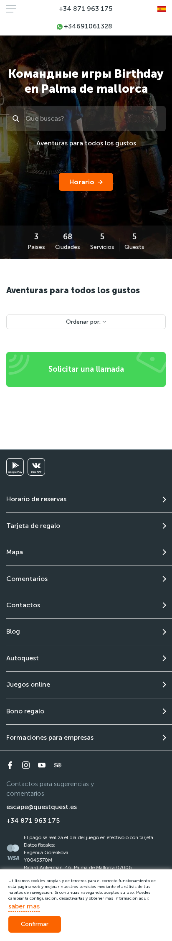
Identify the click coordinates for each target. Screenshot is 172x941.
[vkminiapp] (36, 467)
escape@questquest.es (41, 807)
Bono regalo (25, 711)
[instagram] (26, 765)
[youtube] (42, 765)
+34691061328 (88, 26)
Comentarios (27, 579)
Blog (13, 631)
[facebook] (10, 765)
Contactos (23, 605)
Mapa (14, 552)
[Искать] (17, 119)
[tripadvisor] (57, 765)
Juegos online (28, 684)
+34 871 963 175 (85, 9)
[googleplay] (15, 467)
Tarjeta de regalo (33, 526)
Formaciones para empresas (50, 737)
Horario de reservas (36, 499)
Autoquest (22, 658)
